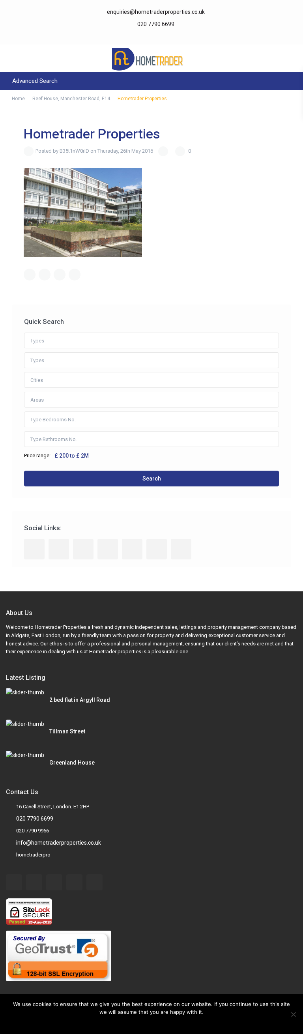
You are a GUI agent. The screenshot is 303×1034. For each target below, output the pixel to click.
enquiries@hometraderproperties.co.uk (156, 12)
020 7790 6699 (155, 24)
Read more (157, 1022)
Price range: (37, 455)
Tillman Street (67, 731)
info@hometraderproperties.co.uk (58, 843)
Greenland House (72, 762)
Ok (136, 1022)
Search (151, 478)
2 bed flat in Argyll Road (79, 700)
